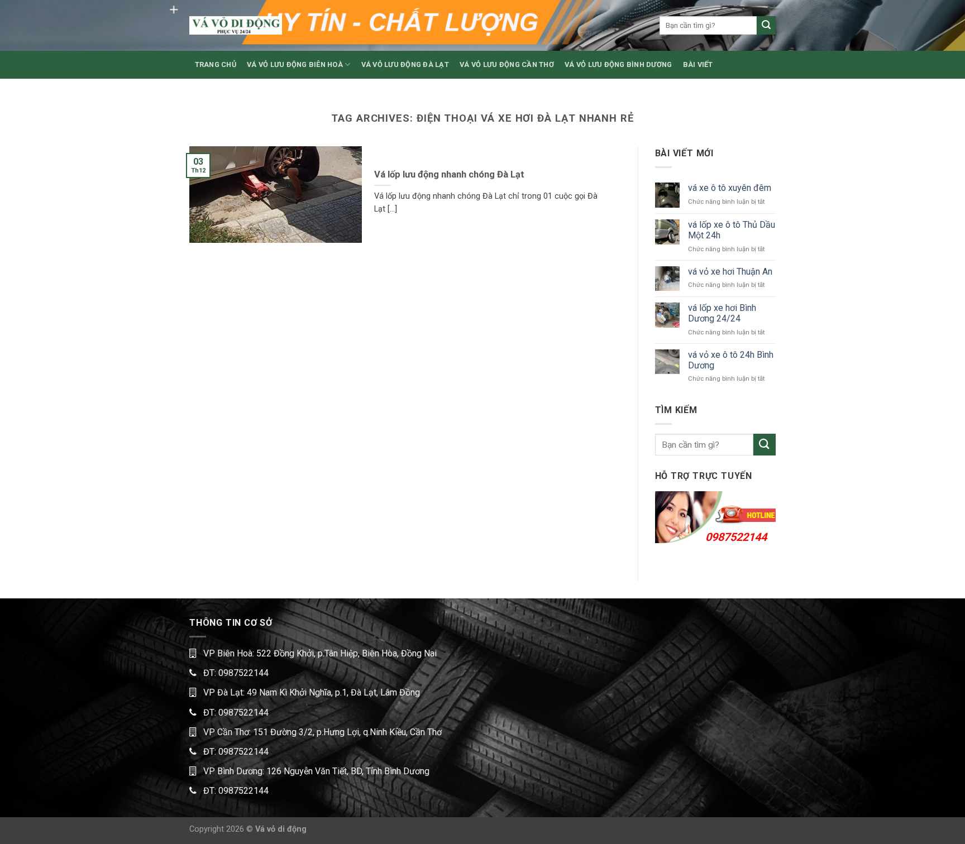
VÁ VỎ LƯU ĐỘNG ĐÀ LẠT (405, 64)
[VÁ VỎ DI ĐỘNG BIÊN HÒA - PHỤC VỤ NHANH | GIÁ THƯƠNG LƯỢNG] (235, 25)
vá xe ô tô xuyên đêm (729, 188)
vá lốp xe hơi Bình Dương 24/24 (722, 313)
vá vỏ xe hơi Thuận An (730, 271)
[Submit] (766, 25)
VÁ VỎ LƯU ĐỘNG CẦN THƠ (507, 64)
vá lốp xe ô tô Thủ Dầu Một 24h (731, 230)
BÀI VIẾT (698, 64)
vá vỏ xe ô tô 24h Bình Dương (730, 360)
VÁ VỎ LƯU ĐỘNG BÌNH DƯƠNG (618, 64)
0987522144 (736, 537)
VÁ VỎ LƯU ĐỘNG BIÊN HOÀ (295, 64)
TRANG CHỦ (215, 64)
